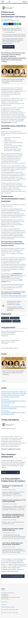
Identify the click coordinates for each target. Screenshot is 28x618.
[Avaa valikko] (9, 1)
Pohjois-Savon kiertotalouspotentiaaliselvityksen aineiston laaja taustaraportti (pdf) (13, 400)
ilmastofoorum (14, 318)
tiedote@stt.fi (4, 594)
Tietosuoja (3, 604)
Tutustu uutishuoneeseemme (13, 576)
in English (9, 612)
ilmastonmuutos (6, 321)
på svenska (14, 612)
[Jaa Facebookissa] (4, 24)
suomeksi (3, 612)
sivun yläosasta (16, 304)
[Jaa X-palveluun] (10, 24)
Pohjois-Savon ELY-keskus (7, 20)
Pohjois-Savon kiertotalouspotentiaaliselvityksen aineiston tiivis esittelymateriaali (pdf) (13, 406)
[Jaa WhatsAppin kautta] (17, 24)
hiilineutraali (5, 318)
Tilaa (4, 472)
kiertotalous (16, 321)
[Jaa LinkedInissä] (7, 24)
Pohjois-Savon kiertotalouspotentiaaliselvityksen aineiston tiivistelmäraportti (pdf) (13, 412)
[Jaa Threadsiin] (12, 24)
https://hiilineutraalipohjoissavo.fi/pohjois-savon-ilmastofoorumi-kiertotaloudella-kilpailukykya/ (14, 296)
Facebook (3, 602)
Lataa (4, 380)
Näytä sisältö (8, 46)
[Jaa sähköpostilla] (20, 24)
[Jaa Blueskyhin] (15, 24)
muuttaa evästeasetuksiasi (11, 38)
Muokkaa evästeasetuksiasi (8, 607)
